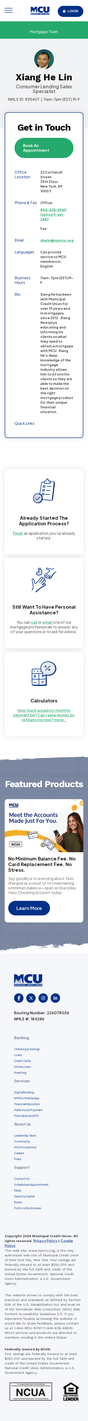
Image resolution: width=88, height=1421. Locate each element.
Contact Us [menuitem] (22, 1179)
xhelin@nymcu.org (57, 240)
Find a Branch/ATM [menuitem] (26, 1116)
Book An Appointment (36, 148)
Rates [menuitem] (18, 1202)
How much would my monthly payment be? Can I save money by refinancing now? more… (44, 715)
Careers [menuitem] (19, 1153)
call (34, 622)
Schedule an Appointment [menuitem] (31, 1184)
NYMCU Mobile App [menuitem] (26, 1098)
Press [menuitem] (18, 1159)
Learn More (29, 908)
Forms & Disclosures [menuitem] (27, 1208)
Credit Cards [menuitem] (22, 1061)
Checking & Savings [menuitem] (27, 1049)
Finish (18, 533)
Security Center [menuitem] (24, 1196)
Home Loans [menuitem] (22, 1067)
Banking (21, 1037)
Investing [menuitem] (20, 1072)
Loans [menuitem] (18, 1055)
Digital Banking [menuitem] (24, 1092)
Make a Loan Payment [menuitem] (28, 1110)
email (47, 622)
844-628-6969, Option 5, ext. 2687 (53, 214)
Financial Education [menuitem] (27, 1104)
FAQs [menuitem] (17, 1190)
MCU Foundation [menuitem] (25, 1147)
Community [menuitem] (22, 1141)
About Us (22, 1124)
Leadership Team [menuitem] (25, 1135)
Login (73, 11)
